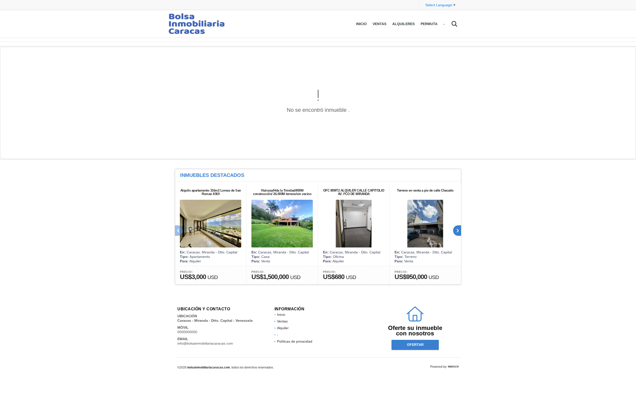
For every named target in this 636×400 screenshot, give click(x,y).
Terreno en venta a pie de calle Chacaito (425, 190)
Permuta (429, 24)
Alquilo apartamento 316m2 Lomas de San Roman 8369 (210, 192)
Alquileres (403, 24)
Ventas (379, 24)
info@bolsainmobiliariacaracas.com (205, 343)
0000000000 (187, 332)
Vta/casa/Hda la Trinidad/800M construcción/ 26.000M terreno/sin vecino (282, 192)
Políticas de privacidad (294, 341)
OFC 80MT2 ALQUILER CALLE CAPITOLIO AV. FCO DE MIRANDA (353, 192)
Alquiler (283, 328)
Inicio (361, 24)
